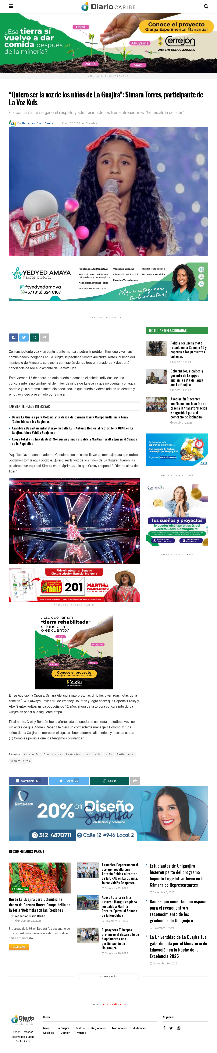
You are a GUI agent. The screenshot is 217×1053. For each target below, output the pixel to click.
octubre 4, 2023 (182, 423)
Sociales (91, 123)
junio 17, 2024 (182, 362)
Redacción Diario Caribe (37, 123)
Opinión (65, 1033)
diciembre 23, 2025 (29, 921)
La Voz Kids (93, 754)
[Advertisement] (177, 599)
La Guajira (73, 754)
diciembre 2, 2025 (163, 928)
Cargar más (108, 976)
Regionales (98, 1028)
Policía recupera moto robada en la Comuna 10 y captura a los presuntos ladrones (188, 349)
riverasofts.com (114, 1004)
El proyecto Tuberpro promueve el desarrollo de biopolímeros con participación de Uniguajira (120, 938)
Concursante (52, 754)
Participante (125, 754)
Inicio (46, 1028)
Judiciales (139, 1028)
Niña (109, 754)
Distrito (80, 1028)
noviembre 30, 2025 (164, 963)
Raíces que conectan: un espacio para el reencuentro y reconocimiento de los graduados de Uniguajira (178, 911)
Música (81, 1033)
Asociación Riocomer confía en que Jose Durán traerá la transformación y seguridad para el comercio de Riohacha (188, 408)
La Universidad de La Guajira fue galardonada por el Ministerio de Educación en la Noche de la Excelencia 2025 (178, 946)
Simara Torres (20, 761)
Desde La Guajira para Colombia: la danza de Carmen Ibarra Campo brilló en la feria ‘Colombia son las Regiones (70, 419)
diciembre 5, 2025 (163, 892)
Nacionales (119, 1028)
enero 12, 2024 (71, 123)
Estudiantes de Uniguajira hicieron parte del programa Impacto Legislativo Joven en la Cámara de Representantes (177, 875)
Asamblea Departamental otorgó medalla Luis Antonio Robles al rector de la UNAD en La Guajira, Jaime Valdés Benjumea (73, 430)
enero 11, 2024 (182, 390)
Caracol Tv (31, 754)
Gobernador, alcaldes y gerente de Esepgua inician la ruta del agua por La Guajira (186, 377)
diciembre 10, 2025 (116, 953)
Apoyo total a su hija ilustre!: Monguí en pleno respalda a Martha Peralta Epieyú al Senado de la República (74, 441)
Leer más (19, 947)
